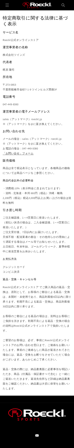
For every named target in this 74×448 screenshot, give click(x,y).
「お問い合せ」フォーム (18, 153)
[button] (7, 5)
